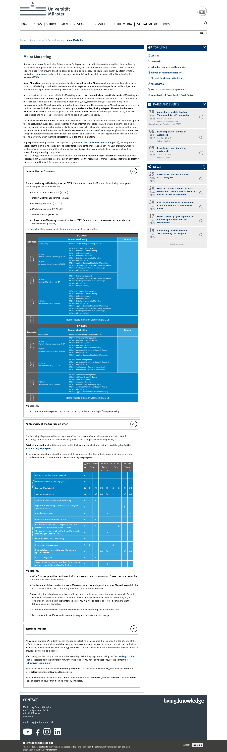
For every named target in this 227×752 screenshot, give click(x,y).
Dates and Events (165, 104)
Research (81, 24)
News (38, 24)
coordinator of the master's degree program (70, 457)
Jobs (166, 24)
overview (74, 648)
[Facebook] (38, 732)
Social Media (147, 24)
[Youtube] (27, 732)
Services (101, 24)
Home (24, 24)
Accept (186, 745)
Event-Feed (172, 95)
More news (178, 244)
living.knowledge (184, 701)
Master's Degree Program (51, 40)
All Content (188, 95)
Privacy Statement (48, 750)
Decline (197, 745)
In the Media (122, 24)
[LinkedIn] (57, 732)
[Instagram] (47, 732)
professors (42, 74)
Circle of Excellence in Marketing (96, 142)
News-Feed (156, 95)
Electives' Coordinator (39, 663)
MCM (64, 24)
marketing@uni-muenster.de (38, 722)
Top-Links (159, 47)
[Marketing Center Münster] (202, 9)
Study (51, 24)
